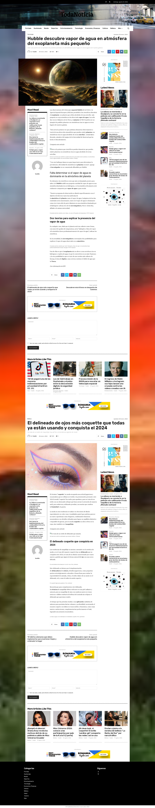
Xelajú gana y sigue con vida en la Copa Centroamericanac (36, 151)
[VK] (121, 51)
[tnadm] (29, 51)
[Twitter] (110, 2)
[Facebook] (106, 2)
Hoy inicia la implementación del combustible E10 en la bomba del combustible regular (37, 140)
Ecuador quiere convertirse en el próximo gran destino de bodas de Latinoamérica (118, 174)
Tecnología (30, 34)
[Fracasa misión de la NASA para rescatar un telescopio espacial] (90, 369)
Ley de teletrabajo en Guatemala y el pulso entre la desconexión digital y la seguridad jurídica (63, 384)
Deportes (31, 147)
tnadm (35, 51)
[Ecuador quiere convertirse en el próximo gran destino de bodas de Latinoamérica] (104, 173)
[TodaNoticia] (77, 14)
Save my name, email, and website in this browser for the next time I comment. (51, 343)
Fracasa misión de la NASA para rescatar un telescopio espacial (89, 381)
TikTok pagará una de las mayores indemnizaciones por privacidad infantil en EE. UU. (118, 162)
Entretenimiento (33, 115)
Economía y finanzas (34, 134)
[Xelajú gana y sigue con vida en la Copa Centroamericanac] (104, 149)
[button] (128, 28)
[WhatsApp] (126, 51)
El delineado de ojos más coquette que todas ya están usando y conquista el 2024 (42, 289)
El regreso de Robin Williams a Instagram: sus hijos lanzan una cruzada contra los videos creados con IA (115, 384)
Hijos (110, 157)
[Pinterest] (117, 51)
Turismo (111, 170)
